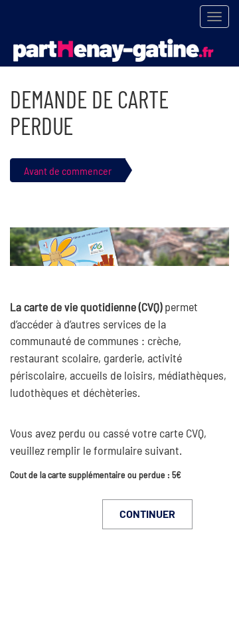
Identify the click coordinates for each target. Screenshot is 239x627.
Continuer (147, 513)
